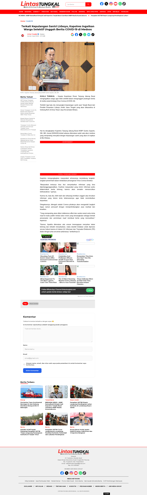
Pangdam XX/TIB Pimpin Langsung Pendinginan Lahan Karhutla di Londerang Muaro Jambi (109, 15)
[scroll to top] (140, 492)
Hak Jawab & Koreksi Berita (93, 481)
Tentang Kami (61, 486)
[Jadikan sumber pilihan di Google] (73, 35)
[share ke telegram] (89, 35)
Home (21, 11)
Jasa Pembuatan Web (43, 481)
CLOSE (106, 494)
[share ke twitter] (81, 35)
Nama (25, 345)
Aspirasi (103, 11)
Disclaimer (28, 486)
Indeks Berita (100, 486)
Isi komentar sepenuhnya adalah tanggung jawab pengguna (45, 324)
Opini (109, 11)
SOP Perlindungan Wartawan (112, 481)
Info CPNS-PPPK (92, 11)
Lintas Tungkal (32, 34)
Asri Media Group (115, 486)
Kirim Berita (79, 481)
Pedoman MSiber (86, 486)
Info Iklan (39, 486)
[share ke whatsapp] (85, 35)
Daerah (36, 11)
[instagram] (111, 5)
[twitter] (107, 5)
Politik (74, 11)
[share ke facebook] (77, 35)
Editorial (54, 11)
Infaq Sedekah (29, 481)
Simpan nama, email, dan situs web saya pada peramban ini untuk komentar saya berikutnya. (56, 364)
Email (25, 354)
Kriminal (82, 11)
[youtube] (116, 5)
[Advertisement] (138, 52)
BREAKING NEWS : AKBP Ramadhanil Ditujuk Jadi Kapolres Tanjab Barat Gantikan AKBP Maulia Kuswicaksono (38, 15)
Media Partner (55, 481)
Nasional (28, 11)
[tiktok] (124, 5)
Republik (116, 11)
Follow (89, 290)
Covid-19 (29, 21)
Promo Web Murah (68, 481)
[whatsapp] (120, 5)
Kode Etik (72, 486)
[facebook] (102, 5)
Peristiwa (45, 11)
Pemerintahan (64, 11)
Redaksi (49, 486)
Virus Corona (34, 303)
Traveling (124, 11)
